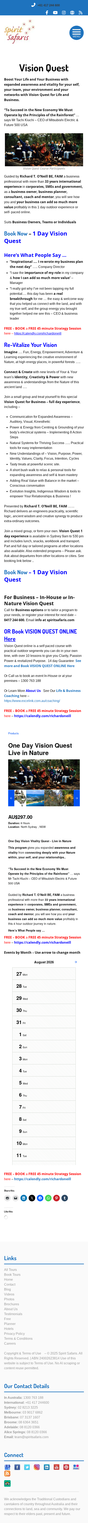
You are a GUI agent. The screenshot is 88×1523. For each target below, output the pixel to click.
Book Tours (12, 1274)
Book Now (15, 233)
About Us (11, 1309)
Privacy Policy (14, 1333)
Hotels (9, 1328)
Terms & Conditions (18, 1338)
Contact (9, 1284)
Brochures (11, 1304)
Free (7, 1319)
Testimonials (13, 1314)
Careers (10, 1343)
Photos (9, 1299)
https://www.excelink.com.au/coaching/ (32, 701)
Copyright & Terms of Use (22, 1353)
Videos (9, 1294)
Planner (10, 1324)
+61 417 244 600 (48, 5)
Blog (7, 1289)
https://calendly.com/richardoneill (42, 1179)
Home (8, 1279)
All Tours (10, 1269)
